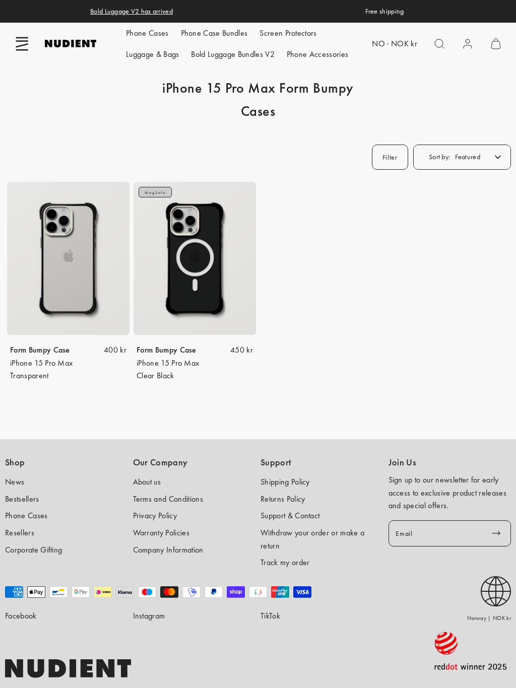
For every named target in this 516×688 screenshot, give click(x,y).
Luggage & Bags (152, 54)
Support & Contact (290, 515)
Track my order (285, 562)
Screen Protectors (288, 33)
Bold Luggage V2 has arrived (131, 11)
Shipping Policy (285, 481)
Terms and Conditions (168, 499)
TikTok (270, 615)
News (14, 481)
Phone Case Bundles (214, 33)
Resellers (19, 532)
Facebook (21, 615)
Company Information (168, 549)
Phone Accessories (317, 54)
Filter (390, 157)
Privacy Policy (155, 515)
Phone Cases (147, 33)
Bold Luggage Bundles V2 (232, 54)
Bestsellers (22, 499)
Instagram (149, 615)
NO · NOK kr (394, 43)
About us (147, 481)
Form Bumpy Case (40, 350)
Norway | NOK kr (489, 618)
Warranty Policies (161, 532)
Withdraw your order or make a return (312, 539)
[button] (22, 44)
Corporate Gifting (33, 549)
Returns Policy (283, 499)
